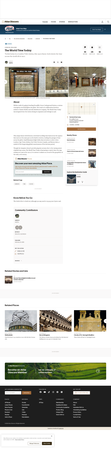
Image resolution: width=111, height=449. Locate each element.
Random (7, 412)
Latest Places (9, 405)
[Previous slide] (5, 82)
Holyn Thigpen (18, 281)
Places (7, 399)
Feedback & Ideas (61, 405)
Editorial (25, 399)
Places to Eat (8, 409)
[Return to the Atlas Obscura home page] (10, 22)
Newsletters (25, 417)
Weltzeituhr (9, 335)
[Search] (108, 22)
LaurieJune (23, 234)
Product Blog (60, 409)
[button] (85, 47)
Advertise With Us (78, 407)
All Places (7, 402)
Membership (60, 402)
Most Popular (9, 407)
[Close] (51, 436)
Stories (24, 402)
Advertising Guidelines (79, 409)
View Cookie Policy (19, 439)
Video (24, 412)
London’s (25, 105)
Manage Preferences (34, 443)
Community (60, 399)
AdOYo (11, 63)
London (79, 176)
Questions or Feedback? (55, 428)
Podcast (24, 414)
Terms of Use (49, 174)
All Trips (41, 402)
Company (76, 399)
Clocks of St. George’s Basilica (84, 335)
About (75, 402)
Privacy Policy (43, 174)
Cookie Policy (77, 414)
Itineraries (25, 407)
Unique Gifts (59, 412)
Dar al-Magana (44, 335)
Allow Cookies (46, 443)
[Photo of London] (71, 179)
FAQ (74, 405)
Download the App (82, 392)
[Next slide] (106, 82)
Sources (17, 260)
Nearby (7, 414)
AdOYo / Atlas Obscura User (43, 97)
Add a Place (8, 417)
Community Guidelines (62, 407)
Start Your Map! (96, 29)
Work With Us (60, 414)
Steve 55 (17, 234)
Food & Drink (25, 405)
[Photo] (92, 141)
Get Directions (81, 129)
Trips (40, 399)
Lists (23, 409)
